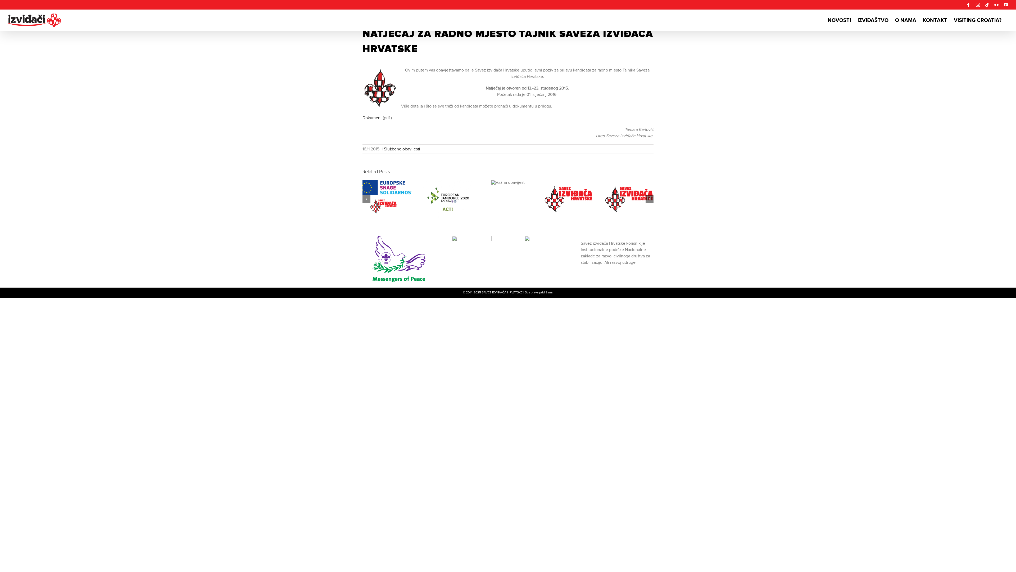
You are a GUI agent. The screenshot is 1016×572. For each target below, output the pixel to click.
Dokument (372, 118)
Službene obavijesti (402, 149)
